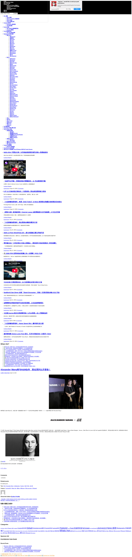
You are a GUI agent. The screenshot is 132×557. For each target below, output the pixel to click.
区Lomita (12, 89)
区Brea (11, 64)
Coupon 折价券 (7, 22)
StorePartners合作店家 (9, 148)
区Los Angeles (13, 90)
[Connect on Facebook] (35, 555)
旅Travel (99, 531)
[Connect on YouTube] (48, 555)
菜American (12, 36)
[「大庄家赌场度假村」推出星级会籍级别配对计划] (15, 353)
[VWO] (57, 9)
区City (8, 57)
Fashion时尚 (8, 488)
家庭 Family (85, 531)
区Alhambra (12, 58)
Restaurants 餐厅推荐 (9, 33)
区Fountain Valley (14, 76)
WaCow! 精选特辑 (54, 531)
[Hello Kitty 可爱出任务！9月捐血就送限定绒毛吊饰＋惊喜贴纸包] (18, 346)
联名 (28, 486)
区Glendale (12, 80)
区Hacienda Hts (13, 82)
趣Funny (23, 533)
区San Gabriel (13, 102)
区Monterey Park (14, 94)
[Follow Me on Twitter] (22, 555)
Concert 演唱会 (10, 29)
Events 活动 (6, 27)
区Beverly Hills (13, 62)
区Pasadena (12, 98)
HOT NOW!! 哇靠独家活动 (12, 28)
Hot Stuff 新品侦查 (11, 32)
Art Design (3, 528)
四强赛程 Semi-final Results (16, 134)
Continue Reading (7, 157)
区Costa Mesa (13, 72)
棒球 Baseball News (11, 142)
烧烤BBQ (12, 38)
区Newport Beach (14, 96)
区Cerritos (12, 68)
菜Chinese (12, 39)
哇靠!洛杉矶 (5, 554)
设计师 (31, 486)
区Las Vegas (13, 86)
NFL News (9, 144)
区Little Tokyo (13, 87)
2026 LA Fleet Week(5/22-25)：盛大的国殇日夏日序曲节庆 (24, 233)
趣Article (18, 533)
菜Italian (12, 45)
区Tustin (12, 111)
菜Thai (11, 54)
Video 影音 (47, 531)
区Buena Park (13, 65)
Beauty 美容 (11, 528)
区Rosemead (13, 100)
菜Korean (12, 47)
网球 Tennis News (11, 141)
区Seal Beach (13, 107)
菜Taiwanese (13, 53)
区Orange (12, 97)
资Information (12, 533)
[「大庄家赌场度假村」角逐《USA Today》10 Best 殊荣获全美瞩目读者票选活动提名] (23, 351)
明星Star (104, 531)
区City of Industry (14, 71)
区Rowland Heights (14, 101)
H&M (25, 486)
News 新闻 (111, 528)
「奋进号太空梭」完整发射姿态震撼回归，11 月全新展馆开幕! (25, 181)
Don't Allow (68, 9)
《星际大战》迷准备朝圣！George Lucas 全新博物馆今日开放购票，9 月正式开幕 (32, 212)
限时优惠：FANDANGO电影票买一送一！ (10, 500)
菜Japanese (12, 46)
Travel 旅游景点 (41, 531)
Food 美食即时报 (7, 31)
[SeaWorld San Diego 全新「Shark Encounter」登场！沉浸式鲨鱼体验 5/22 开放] (22, 360)
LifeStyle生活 (102, 528)
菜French (12, 42)
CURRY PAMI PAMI (5, 373)
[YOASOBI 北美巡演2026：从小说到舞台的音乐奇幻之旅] (17, 359)
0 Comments (21, 159)
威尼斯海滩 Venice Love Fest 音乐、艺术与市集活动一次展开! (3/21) (27, 334)
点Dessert (9, 125)
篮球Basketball (10, 138)
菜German (12, 43)
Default (29, 528)
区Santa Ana (13, 104)
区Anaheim (12, 60)
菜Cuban (12, 40)
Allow (77, 9)
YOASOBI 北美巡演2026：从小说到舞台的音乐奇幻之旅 (23, 282)
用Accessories (28, 488)
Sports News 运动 (8, 129)
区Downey (12, 75)
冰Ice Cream (9, 120)
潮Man (18, 488)
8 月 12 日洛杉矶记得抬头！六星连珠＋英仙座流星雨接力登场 (25, 191)
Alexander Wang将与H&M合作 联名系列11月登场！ (26, 369)
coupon (15, 528)
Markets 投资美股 (11, 146)
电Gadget (28, 533)
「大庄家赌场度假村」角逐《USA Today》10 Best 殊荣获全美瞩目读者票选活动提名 (33, 202)
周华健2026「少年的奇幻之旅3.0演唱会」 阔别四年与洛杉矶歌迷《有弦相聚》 (30, 243)
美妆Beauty (128, 531)
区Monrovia (12, 93)
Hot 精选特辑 (7, 126)
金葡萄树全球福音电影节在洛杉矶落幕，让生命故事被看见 (23, 303)
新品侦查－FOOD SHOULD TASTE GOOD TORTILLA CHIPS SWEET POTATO (19, 499)
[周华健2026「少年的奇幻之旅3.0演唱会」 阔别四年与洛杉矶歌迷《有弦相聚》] (21, 356)
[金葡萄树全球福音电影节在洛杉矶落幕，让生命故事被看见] (17, 362)
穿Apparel (34, 488)
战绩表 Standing (13, 137)
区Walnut (12, 114)
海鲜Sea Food (13, 50)
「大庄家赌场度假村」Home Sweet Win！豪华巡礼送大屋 (24, 323)
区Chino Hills (13, 69)
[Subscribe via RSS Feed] (8, 555)
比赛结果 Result (13, 136)
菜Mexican (12, 49)
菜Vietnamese (13, 56)
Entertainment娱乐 (39, 528)
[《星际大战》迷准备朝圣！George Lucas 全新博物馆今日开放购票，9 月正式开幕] (22, 352)
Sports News (12, 531)
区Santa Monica (13, 105)
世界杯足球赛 (10, 130)
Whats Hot (14, 488)
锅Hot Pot (9, 123)
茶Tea (8, 118)
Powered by (53, 9)
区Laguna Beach (13, 85)
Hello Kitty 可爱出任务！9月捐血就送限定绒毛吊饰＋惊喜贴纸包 (26, 152)
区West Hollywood (14, 116)
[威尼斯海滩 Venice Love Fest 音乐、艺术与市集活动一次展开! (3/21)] (19, 366)
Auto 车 (6, 528)
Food (69, 528)
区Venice (12, 112)
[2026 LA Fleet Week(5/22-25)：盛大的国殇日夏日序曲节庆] (17, 355)
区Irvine (11, 83)
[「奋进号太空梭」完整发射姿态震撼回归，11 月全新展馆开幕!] (18, 348)
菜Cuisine (9, 35)
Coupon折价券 (21, 528)
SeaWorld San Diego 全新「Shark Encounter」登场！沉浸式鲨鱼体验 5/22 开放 (32, 292)
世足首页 (12, 131)
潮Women (22, 488)
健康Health (72, 531)
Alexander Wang (9, 486)
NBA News (12, 140)
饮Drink (8, 119)
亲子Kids (5, 533)
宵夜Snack (9, 122)
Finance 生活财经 (8, 145)
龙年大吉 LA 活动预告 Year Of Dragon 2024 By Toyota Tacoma (18, 149)
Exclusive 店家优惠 (11, 24)
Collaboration (17, 486)
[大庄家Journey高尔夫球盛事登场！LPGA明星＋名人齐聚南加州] (18, 363)
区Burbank (12, 67)
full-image (86, 528)
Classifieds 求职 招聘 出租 (10, 127)
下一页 (4, 468)
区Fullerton (12, 78)
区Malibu (12, 91)
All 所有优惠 (9, 25)
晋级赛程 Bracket (14, 133)
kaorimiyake (6, 159)
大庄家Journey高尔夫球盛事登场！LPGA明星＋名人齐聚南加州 (25, 313)
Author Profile (15, 496)
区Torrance (12, 109)
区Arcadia (12, 61)
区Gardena (12, 79)
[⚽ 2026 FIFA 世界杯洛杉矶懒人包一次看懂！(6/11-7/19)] (17, 357)
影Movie (90, 531)
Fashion (22, 486)
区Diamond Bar (13, 74)
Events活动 (48, 528)
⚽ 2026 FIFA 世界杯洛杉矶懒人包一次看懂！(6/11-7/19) (23, 253)
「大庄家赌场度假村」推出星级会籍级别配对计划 (20, 222)
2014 (4, 486)
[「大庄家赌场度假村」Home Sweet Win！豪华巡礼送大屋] (17, 364)
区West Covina (13, 115)
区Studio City (13, 108)
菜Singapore (13, 51)
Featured (63, 528)
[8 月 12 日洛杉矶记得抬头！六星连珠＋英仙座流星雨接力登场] (18, 349)
